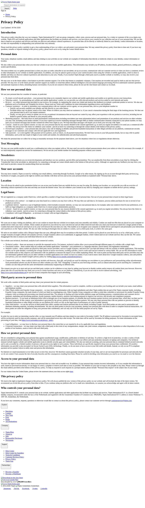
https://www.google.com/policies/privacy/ (67, 257)
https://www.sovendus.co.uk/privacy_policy (37, 320)
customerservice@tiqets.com (121, 401)
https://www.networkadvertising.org (14, 272)
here (71, 371)
